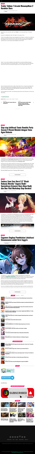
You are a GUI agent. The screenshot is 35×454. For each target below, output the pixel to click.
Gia (5, 135)
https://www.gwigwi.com (14, 451)
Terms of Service (21, 439)
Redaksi (17, 439)
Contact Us (26, 439)
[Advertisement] (17, 115)
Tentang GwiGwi (9, 439)
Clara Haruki (6, 243)
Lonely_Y (6, 11)
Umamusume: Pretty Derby (10, 276)
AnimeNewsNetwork (5, 96)
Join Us (14, 439)
